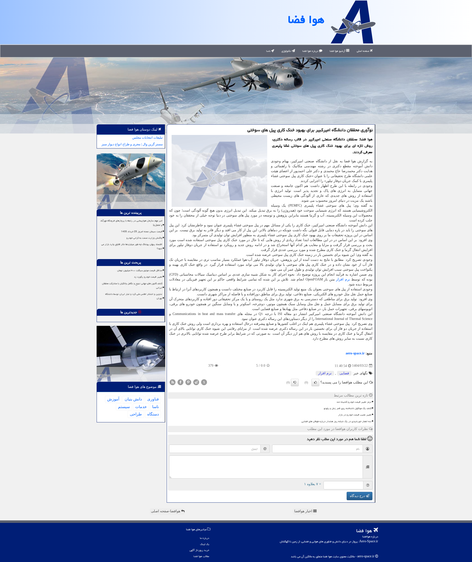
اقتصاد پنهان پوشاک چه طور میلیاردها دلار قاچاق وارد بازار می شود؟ (131, 246)
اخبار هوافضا (303, 511)
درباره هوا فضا (310, 50)
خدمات (141, 407)
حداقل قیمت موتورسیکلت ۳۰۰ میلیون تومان (139, 270)
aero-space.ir (355, 353)
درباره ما (204, 538)
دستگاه (153, 414)
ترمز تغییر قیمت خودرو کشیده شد (354, 401)
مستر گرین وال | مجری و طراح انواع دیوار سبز (132, 144)
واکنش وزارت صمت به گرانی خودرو (144, 237)
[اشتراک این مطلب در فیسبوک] (180, 382)
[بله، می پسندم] (315, 382)
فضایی (344, 373)
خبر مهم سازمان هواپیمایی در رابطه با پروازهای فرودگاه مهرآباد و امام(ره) (131, 222)
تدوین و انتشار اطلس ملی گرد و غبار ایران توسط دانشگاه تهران (133, 296)
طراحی (136, 414)
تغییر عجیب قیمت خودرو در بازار (354, 414)
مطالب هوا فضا (201, 556)
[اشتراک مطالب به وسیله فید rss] (172, 382)
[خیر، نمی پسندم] (295, 382)
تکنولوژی (286, 50)
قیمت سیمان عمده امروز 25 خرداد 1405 (141, 231)
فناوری (153, 399)
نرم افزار (343, 279)
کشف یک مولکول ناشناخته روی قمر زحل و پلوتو (347, 408)
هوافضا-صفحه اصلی (166, 511)
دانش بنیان (133, 399)
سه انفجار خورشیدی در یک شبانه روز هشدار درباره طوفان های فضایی (336, 421)
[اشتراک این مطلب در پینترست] (188, 382)
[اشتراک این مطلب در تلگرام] (196, 382)
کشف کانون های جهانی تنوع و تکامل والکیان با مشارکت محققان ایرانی (132, 285)
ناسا (268, 50)
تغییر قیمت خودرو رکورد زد (148, 276)
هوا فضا (306, 19)
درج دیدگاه (358, 496)
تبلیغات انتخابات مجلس (147, 137)
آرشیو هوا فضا (338, 50)
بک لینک (204, 544)
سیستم (124, 407)
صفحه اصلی (363, 50)
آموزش (113, 399)
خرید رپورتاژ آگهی (199, 550)
